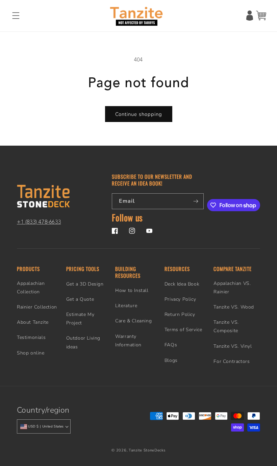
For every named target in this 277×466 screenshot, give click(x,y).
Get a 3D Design (85, 284)
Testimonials (31, 337)
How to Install (131, 290)
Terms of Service (183, 329)
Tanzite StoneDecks (147, 450)
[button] (16, 15)
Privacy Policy (180, 299)
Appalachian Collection (31, 287)
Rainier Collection (37, 307)
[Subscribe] (195, 201)
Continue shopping (138, 114)
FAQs (171, 345)
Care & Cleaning (133, 321)
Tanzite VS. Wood (233, 307)
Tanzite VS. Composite (226, 326)
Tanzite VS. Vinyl (232, 346)
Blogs (171, 360)
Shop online (31, 353)
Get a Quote (80, 299)
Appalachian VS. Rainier (232, 287)
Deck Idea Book (182, 284)
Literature (126, 305)
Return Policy (180, 314)
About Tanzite (33, 322)
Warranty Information (128, 340)
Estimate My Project (80, 318)
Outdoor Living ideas (83, 342)
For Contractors (231, 361)
